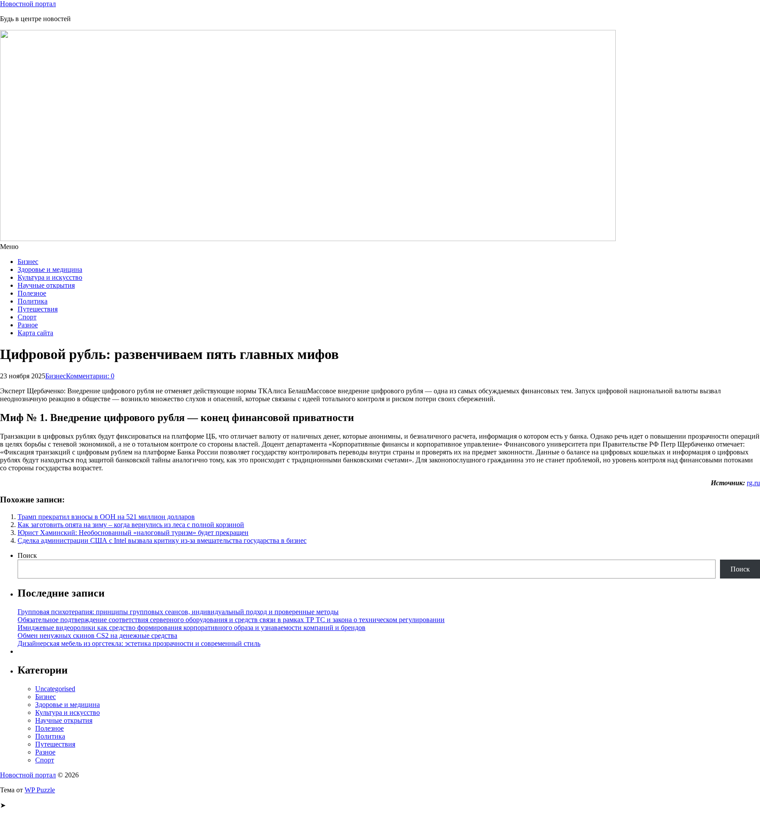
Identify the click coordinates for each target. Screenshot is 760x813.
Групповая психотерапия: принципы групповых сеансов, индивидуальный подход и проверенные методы (178, 611)
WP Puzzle (40, 790)
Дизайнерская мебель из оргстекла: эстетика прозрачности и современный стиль (139, 643)
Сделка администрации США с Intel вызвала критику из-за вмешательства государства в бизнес (162, 540)
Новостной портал (28, 3)
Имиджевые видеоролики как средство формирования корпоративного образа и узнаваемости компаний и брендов (191, 627)
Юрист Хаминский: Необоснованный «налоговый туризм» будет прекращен (133, 532)
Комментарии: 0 (90, 376)
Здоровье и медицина (50, 269)
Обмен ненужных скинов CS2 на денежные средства (97, 635)
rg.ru (753, 483)
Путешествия (38, 309)
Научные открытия (46, 285)
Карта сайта (35, 333)
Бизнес (28, 261)
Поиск (27, 555)
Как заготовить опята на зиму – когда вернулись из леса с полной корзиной (131, 524)
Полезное (32, 293)
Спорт (27, 317)
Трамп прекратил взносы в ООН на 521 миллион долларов (106, 516)
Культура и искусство (50, 277)
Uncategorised (55, 688)
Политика (33, 301)
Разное (28, 325)
